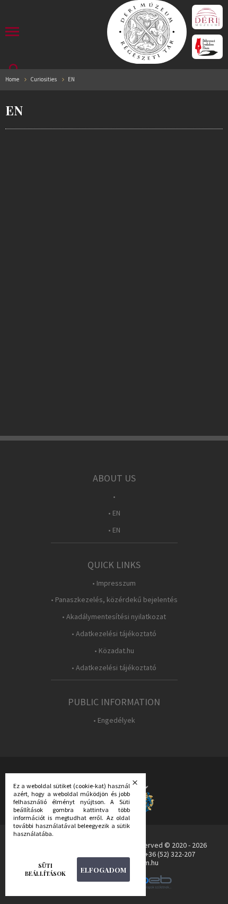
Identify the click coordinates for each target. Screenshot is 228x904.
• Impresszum (114, 583)
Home (12, 79)
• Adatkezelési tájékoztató (114, 633)
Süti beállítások (45, 869)
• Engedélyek (114, 720)
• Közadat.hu (114, 650)
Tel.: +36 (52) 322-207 (163, 854)
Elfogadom (103, 869)
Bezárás (141, 785)
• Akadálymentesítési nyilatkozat (114, 616)
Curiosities (43, 79)
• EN (114, 513)
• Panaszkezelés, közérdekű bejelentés (114, 599)
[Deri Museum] (207, 17)
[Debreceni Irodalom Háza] (207, 47)
